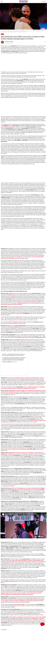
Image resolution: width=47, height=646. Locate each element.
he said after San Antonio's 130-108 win (20, 407)
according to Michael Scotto (14, 327)
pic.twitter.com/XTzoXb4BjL (17, 360)
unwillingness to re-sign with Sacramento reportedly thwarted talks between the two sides (22, 619)
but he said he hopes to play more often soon (27, 613)
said (11, 581)
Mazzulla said (18, 317)
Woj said (13, 297)
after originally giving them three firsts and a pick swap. (27, 303)
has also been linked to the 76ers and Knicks (11, 304)
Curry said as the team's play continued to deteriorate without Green (25, 425)
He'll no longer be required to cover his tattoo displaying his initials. (29, 337)
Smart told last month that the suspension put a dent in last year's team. (22, 257)
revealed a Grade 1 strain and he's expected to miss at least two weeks (23, 448)
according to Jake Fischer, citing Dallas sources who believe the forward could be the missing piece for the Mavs (23, 387)
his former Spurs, (12, 294)
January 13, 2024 (14, 361)
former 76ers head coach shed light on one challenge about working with (21, 593)
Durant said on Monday (19, 604)
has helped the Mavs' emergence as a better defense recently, (26, 377)
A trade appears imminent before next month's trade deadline (27, 617)
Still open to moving (16, 339)
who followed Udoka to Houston (27, 125)
